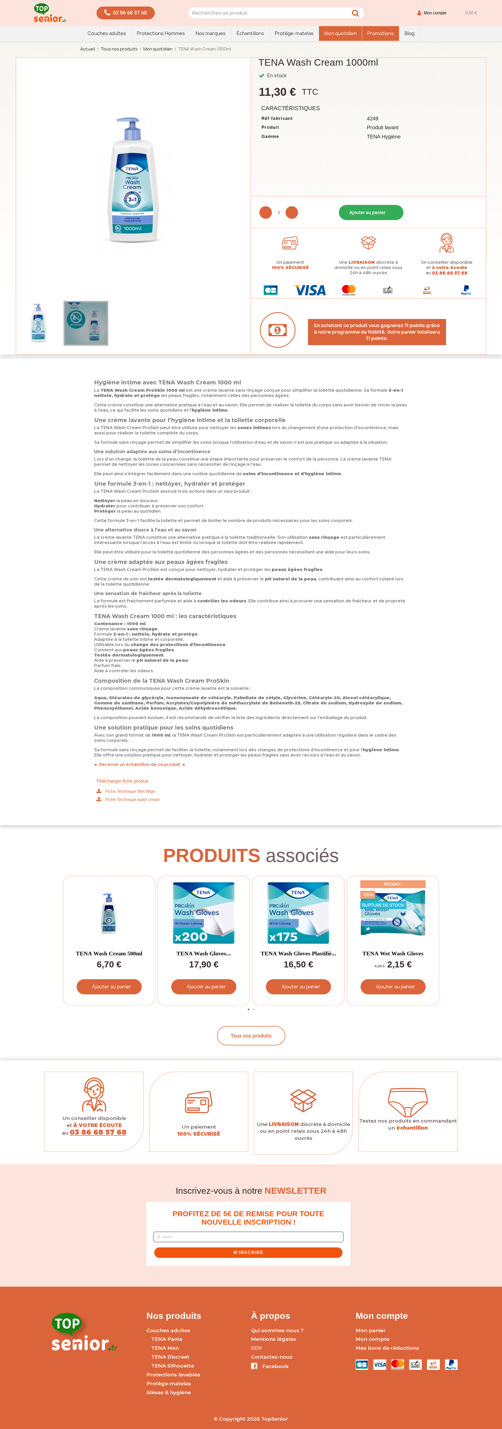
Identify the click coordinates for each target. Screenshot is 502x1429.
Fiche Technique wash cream (132, 799)
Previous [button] (70, 940)
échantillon (412, 1128)
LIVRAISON (362, 262)
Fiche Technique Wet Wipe (130, 791)
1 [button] (248, 1009)
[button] (125, 13)
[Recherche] (355, 13)
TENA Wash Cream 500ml (109, 953)
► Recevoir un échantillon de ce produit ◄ (139, 764)
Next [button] (431, 940)
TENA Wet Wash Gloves (393, 953)
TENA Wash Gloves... (203, 953)
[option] (108, 941)
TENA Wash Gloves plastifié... (298, 953)
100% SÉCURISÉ (290, 267)
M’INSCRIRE (248, 1252)
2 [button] (253, 1009)
